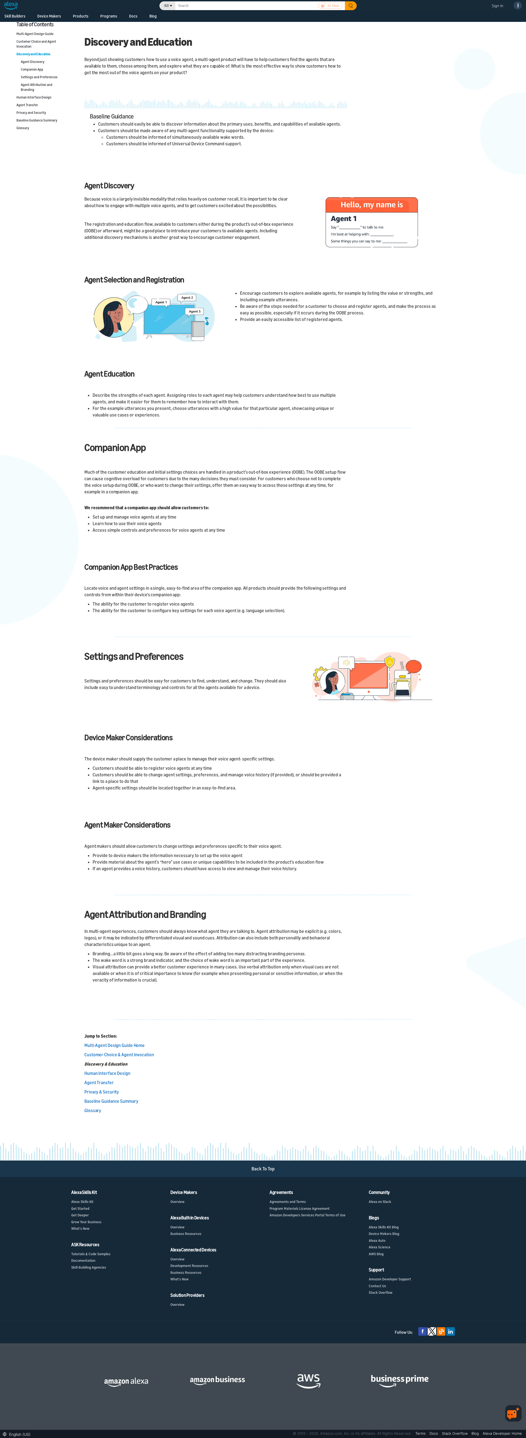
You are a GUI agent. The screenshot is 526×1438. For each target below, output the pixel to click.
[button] (18, 1433)
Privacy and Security (31, 113)
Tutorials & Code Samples (90, 1254)
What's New (80, 1228)
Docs (133, 16)
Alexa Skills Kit (82, 1201)
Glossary (22, 128)
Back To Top (263, 1168)
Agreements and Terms (288, 1201)
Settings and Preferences (39, 77)
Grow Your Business (86, 1222)
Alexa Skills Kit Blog (384, 1227)
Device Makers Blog (384, 1233)
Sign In (497, 5)
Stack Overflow (380, 1292)
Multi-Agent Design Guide (34, 34)
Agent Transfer (27, 105)
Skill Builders (14, 16)
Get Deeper (80, 1215)
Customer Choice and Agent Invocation (36, 43)
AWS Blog (376, 1254)
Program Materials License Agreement (300, 1208)
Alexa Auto (377, 1240)
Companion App (32, 69)
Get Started (80, 1208)
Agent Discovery (32, 62)
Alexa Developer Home (502, 1433)
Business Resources (185, 1233)
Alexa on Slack (380, 1201)
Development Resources (189, 1265)
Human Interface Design (34, 97)
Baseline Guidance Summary (36, 120)
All (166, 6)
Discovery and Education (33, 54)
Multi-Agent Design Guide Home (114, 1045)
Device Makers (49, 16)
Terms (421, 1433)
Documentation (83, 1260)
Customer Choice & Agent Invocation (119, 1054)
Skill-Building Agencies (88, 1267)
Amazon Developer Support (390, 1279)
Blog (153, 16)
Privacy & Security (101, 1092)
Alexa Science (379, 1247)
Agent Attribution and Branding (36, 87)
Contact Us (377, 1286)
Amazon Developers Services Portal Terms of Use (307, 1215)
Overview (177, 1201)
